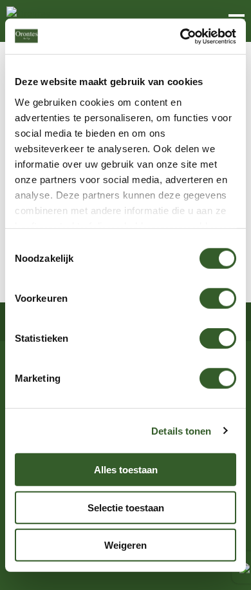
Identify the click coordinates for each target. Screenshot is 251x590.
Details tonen (181, 430)
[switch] (218, 298)
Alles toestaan (126, 469)
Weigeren (125, 545)
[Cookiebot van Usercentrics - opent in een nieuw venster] (180, 36)
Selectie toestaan (126, 507)
